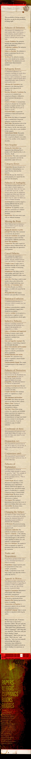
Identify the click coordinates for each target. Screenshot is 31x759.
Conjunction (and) (13, 453)
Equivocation (8, 215)
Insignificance (9, 271)
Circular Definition (10, 41)
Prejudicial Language (11, 610)
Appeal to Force (9, 596)
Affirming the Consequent (12, 84)
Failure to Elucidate (10, 51)
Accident (7, 307)
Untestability (8, 506)
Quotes (15, 705)
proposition (8, 382)
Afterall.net (15, 3)
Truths (7, 570)
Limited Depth (9, 481)
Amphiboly (8, 207)
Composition (8, 167)
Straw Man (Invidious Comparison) (11, 242)
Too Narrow (8, 61)
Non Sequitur (11, 144)
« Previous (9, 655)
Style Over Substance (11, 543)
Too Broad (8, 57)
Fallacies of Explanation (10, 465)
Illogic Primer (15, 8)
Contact (15, 666)
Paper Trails (15, 682)
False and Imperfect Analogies (13, 341)
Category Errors (12, 163)
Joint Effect (8, 279)
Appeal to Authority (10, 534)
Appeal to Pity (9, 600)
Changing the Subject (14, 511)
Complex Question (10, 392)
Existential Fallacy (10, 111)
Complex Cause (9, 263)
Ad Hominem (9, 524)
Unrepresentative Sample (12, 362)
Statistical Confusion (14, 298)
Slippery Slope (9, 403)
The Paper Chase (10, 409)
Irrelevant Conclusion (11, 236)
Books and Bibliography (15, 699)
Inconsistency (9, 156)
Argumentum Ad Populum (12, 604)
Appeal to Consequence (11, 590)
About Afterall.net (15, 661)
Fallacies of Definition (15, 27)
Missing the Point (13, 221)
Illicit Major (8, 123)
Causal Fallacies (12, 253)
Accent (7, 202)
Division (7, 175)
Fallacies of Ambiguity (15, 182)
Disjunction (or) (12, 440)
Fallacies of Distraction (15, 370)
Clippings (15, 694)
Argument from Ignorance (12, 386)
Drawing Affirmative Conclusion (14, 92)
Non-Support (8, 500)
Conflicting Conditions (11, 47)
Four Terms (8, 117)
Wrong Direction (10, 293)
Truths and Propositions (10, 554)
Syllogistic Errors (13, 68)
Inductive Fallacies (13, 320)
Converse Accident (10, 313)
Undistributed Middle (11, 133)
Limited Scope (9, 494)
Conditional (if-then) (14, 428)
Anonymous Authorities (12, 530)
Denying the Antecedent (12, 148)
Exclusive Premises (10, 102)
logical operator (12, 376)
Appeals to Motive (13, 578)
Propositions (8, 565)
